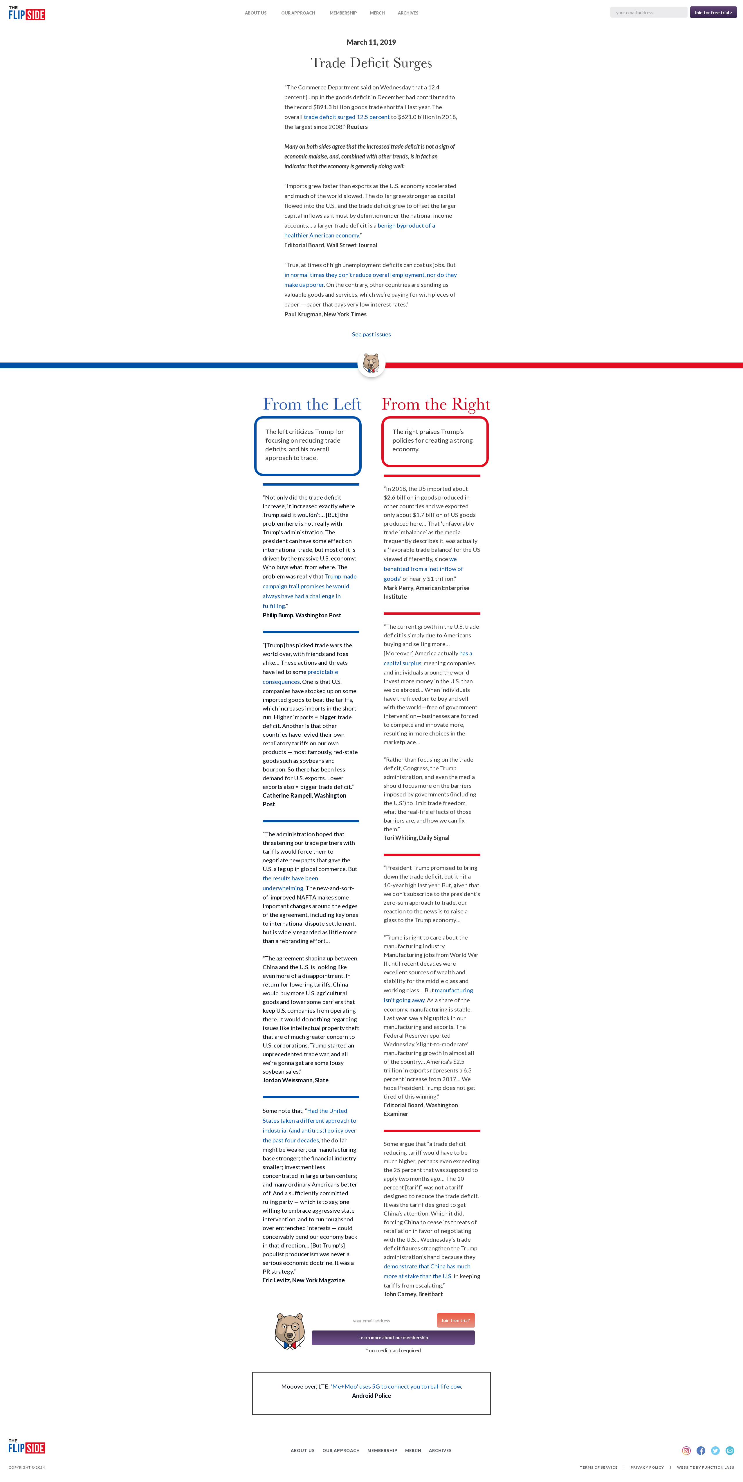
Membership (343, 12)
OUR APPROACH (298, 12)
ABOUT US (256, 12)
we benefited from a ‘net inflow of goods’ (423, 568)
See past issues (371, 334)
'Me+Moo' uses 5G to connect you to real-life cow (396, 1386)
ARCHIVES (408, 12)
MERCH (377, 12)
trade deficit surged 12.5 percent (347, 116)
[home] (27, 14)
